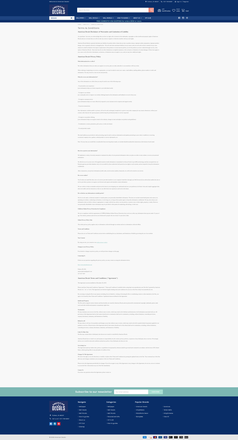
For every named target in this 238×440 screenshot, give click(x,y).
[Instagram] (183, 18)
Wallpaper (80, 18)
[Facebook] (179, 18)
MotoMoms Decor (142, 413)
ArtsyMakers (140, 410)
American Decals (141, 406)
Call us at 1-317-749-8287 (60, 419)
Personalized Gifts (113, 416)
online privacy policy (102, 242)
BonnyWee (139, 416)
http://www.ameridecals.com (85, 264)
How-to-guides (122, 18)
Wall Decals (93, 18)
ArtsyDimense (168, 413)
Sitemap (82, 427)
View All (166, 416)
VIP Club (148, 18)
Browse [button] (54, 18)
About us (136, 18)
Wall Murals (107, 18)
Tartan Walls (168, 410)
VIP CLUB (110, 420)
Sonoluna (167, 406)
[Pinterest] (187, 18)
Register (186, 1)
